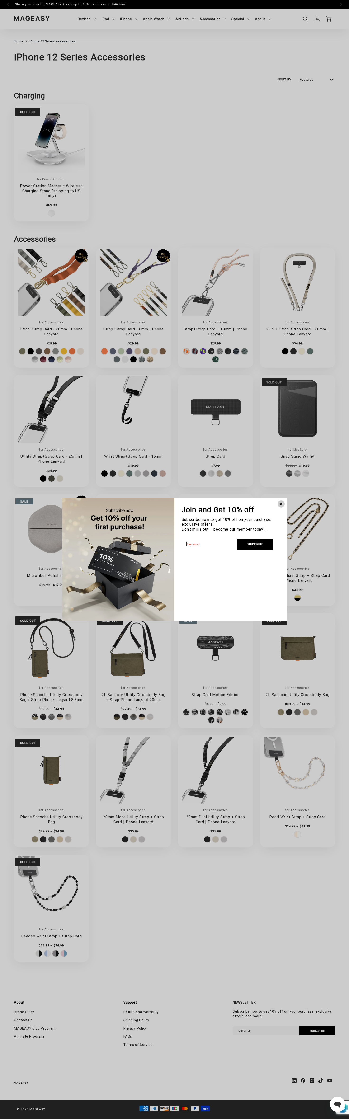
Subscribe (255, 544)
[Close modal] (281, 504)
